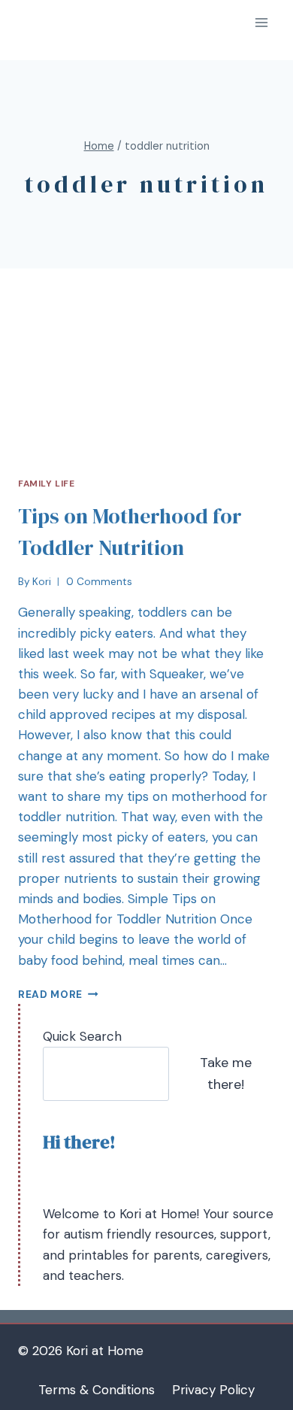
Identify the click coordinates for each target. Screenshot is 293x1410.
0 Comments (99, 581)
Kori (41, 581)
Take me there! (226, 1073)
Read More (50, 994)
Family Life (46, 484)
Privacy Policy (213, 1389)
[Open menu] (261, 22)
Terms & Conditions (96, 1389)
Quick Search (82, 1036)
